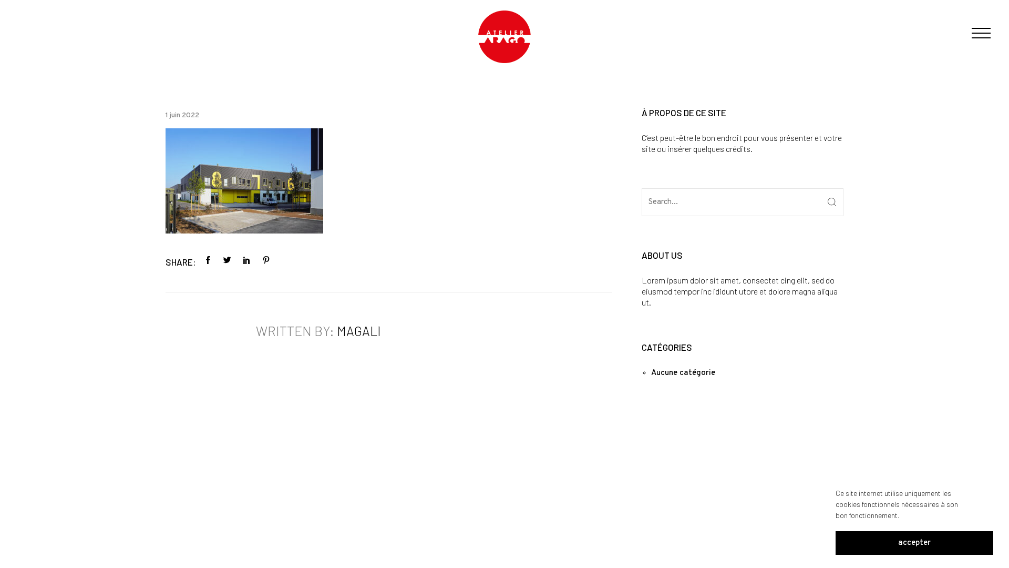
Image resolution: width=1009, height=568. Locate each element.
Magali (359, 331)
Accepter (914, 543)
